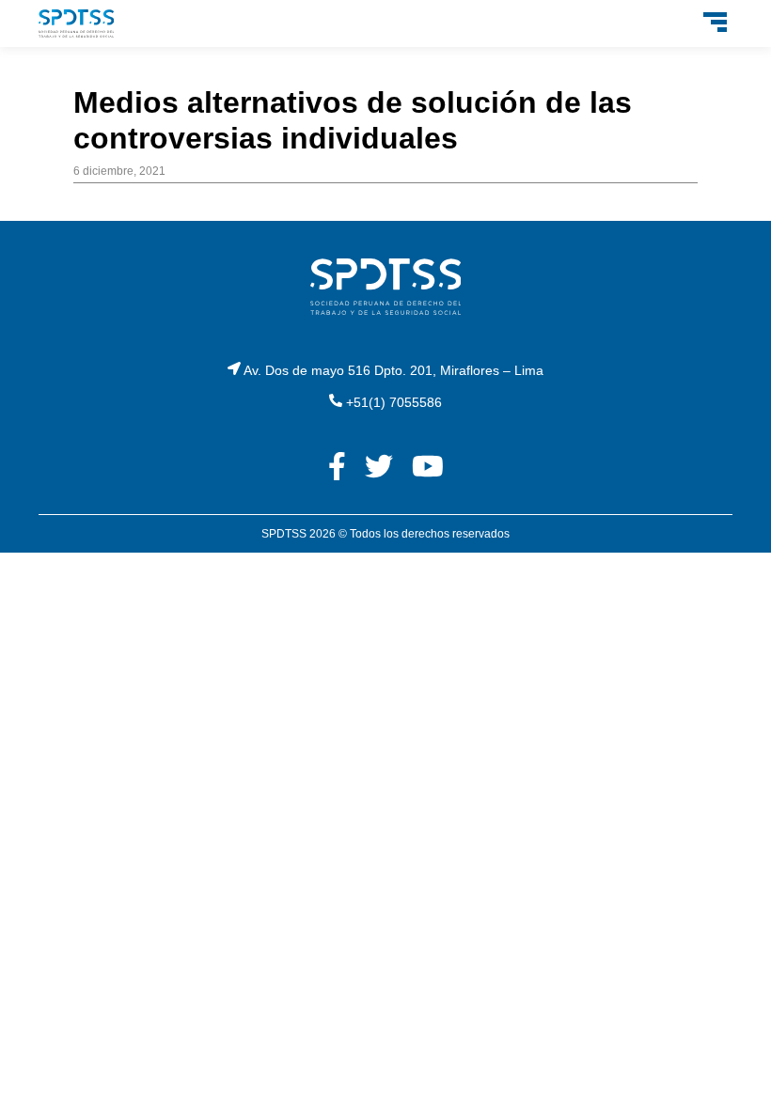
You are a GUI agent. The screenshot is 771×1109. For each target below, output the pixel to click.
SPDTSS (284, 533)
